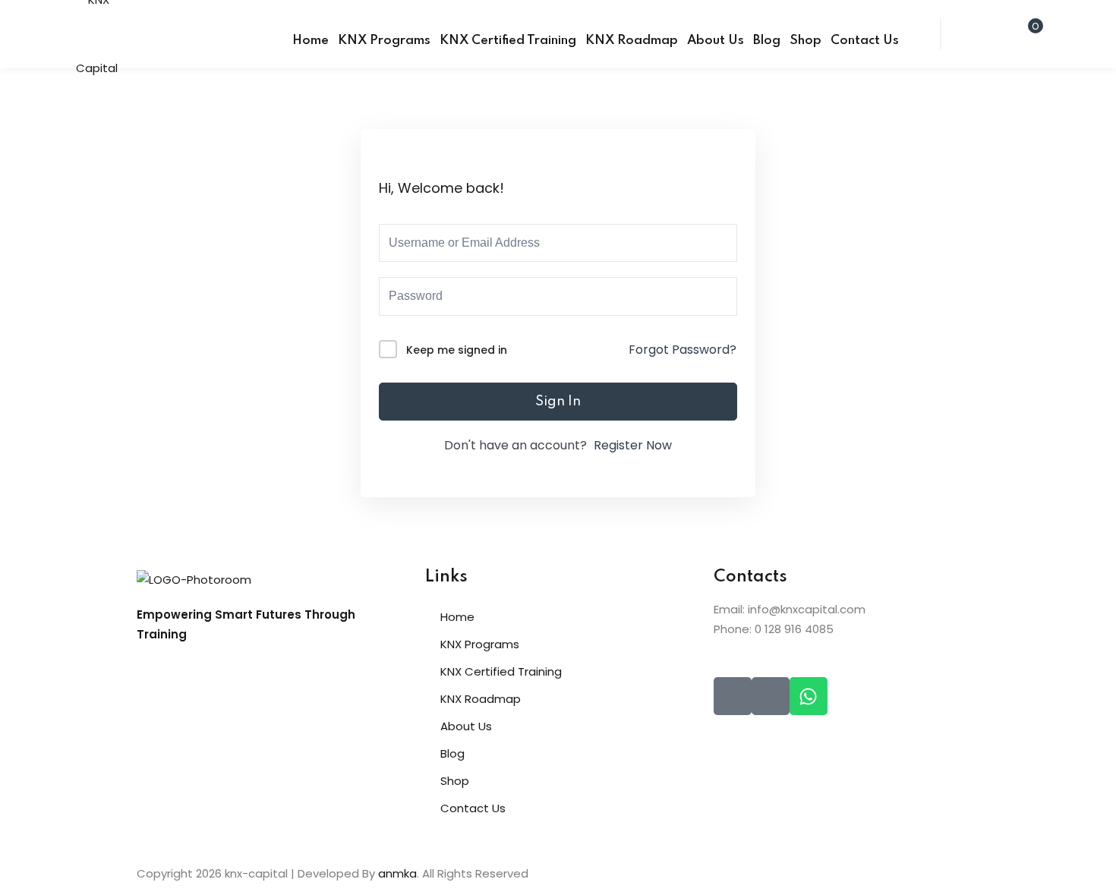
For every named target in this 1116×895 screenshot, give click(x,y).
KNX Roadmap (631, 40)
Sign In (558, 401)
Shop (805, 40)
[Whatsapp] (809, 696)
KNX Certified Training (508, 40)
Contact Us (865, 40)
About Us (715, 40)
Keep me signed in (456, 350)
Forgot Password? (682, 349)
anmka (397, 873)
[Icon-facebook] (733, 696)
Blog (766, 40)
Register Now (633, 445)
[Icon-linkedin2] (771, 696)
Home (310, 40)
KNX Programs (384, 40)
